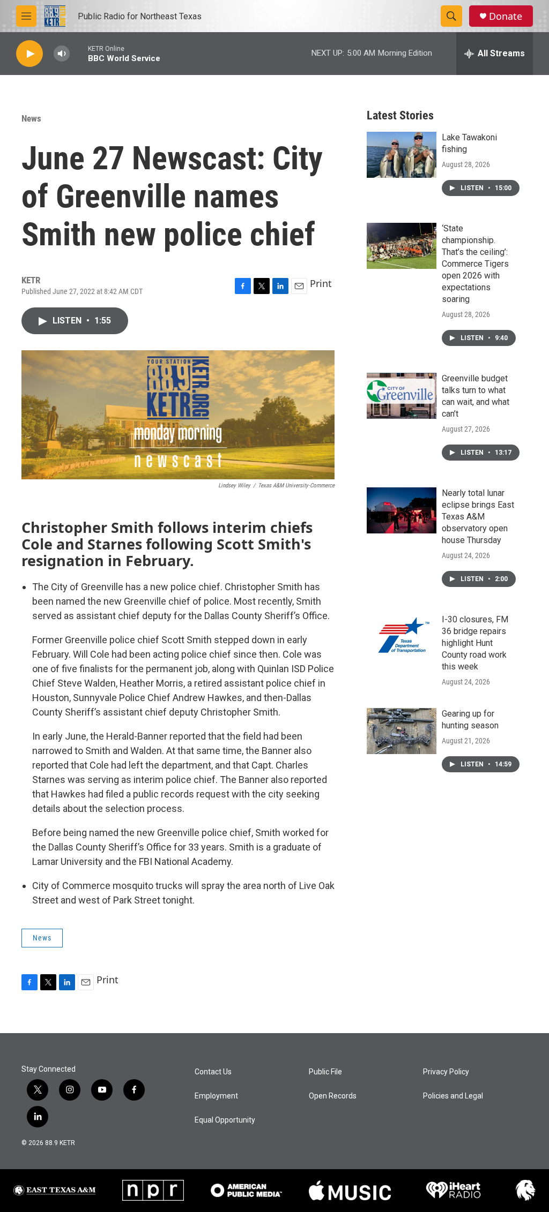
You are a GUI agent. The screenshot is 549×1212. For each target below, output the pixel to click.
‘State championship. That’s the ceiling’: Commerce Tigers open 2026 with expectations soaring (475, 263)
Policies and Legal (453, 1096)
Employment (216, 1096)
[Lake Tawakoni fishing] (401, 155)
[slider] (78, 53)
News (31, 118)
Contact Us (213, 1072)
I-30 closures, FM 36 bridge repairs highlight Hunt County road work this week (475, 643)
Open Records (333, 1096)
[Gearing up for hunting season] (401, 731)
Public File (325, 1072)
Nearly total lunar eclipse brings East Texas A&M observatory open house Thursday (478, 516)
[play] (29, 54)
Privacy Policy (446, 1072)
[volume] (62, 54)
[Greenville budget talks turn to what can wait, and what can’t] (401, 396)
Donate (505, 16)
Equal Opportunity (225, 1120)
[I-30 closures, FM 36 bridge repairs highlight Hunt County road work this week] (401, 637)
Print (321, 283)
